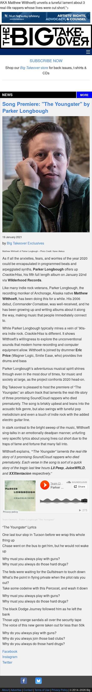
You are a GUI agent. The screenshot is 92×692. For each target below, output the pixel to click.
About (5, 690)
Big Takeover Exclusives (25, 243)
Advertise (16, 690)
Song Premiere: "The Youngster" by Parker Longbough (46, 107)
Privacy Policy (60, 690)
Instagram (9, 656)
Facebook (9, 651)
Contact (28, 690)
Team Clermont (9, 519)
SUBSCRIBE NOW (46, 60)
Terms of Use (42, 690)
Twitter (7, 662)
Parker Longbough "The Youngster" (37, 519)
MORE (84, 95)
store (34, 67)
